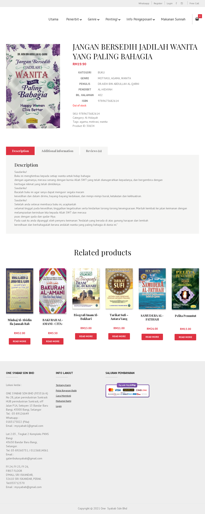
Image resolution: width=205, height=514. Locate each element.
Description (20, 151)
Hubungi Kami (63, 400)
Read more (19, 341)
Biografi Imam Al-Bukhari (86, 317)
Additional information (57, 151)
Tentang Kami (63, 385)
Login (170, 3)
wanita (104, 121)
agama (84, 121)
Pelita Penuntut (185, 316)
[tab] (20, 151)
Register (158, 3)
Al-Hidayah (91, 117)
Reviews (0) (94, 151)
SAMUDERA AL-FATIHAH (152, 317)
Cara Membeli (63, 395)
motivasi (94, 121)
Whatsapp (144, 3)
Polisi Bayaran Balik (66, 390)
